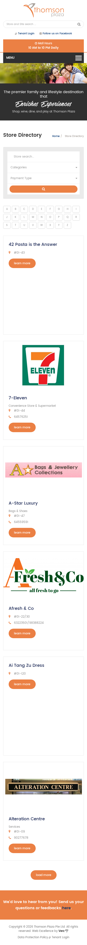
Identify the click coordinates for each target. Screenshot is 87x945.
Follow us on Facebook (57, 34)
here (66, 908)
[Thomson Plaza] (43, 10)
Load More (43, 875)
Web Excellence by (48, 931)
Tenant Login (25, 34)
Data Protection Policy (33, 937)
